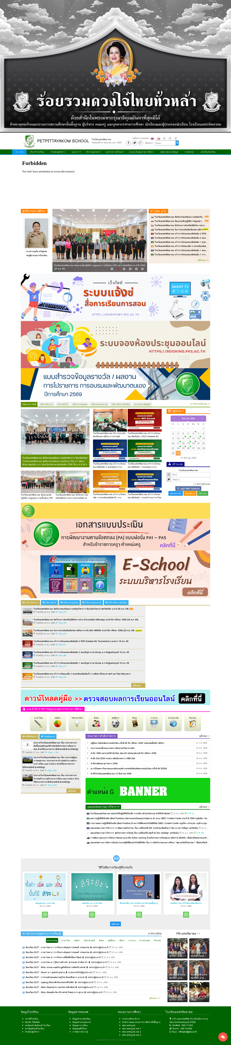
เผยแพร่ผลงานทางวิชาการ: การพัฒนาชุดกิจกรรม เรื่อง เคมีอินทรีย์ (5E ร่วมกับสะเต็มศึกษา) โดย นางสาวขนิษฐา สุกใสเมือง (144, 828)
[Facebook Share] (128, 142)
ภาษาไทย (38, 717)
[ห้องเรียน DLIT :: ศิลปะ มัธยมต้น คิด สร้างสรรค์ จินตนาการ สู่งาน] (23, 992)
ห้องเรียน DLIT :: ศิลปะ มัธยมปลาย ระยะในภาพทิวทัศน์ (50, 987)
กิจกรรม (192, 717)
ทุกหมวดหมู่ (52, 940)
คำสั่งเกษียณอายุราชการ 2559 (104, 763)
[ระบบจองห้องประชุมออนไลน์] (115, 344)
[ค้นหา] (177, 143)
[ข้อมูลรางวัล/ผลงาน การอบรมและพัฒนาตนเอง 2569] (115, 383)
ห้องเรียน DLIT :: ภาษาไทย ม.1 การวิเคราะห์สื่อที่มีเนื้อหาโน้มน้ (53, 957)
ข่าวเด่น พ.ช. (158, 211)
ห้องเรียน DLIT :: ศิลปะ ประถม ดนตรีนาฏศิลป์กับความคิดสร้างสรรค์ (55, 967)
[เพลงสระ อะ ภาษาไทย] (92, 887)
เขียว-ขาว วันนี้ (29, 404)
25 (183, 448)
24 (178, 448)
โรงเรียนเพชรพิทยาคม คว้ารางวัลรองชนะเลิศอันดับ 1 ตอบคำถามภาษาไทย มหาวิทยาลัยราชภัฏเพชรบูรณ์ (144, 497)
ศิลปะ (134, 717)
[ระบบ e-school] (115, 574)
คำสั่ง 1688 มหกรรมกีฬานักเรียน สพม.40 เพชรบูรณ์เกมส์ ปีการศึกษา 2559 (123, 753)
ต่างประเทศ (173, 717)
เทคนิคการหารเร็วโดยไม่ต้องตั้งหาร (186, 903)
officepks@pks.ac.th (188, 1031)
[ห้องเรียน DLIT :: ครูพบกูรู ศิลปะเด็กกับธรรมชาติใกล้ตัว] (23, 982)
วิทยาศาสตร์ (77, 717)
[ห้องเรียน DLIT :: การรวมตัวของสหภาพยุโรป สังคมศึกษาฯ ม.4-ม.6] (23, 977)
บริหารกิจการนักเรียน (121, 404)
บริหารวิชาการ (46, 404)
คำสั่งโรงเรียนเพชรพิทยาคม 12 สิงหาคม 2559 (111, 773)
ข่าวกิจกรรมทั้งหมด (200, 403)
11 (183, 438)
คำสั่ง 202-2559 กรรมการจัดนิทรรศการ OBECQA (113, 758)
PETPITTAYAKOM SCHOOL (63, 141)
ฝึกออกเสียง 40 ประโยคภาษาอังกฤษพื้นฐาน (139, 903)
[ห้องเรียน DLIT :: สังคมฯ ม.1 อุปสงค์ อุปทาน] (23, 972)
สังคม (96, 717)
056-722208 (186, 1028)
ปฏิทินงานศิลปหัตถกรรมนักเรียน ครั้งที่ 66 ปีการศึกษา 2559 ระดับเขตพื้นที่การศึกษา (127, 743)
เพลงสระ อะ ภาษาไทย (92, 903)
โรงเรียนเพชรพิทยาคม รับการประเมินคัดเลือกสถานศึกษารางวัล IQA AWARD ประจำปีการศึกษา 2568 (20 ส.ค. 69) (83, 630)
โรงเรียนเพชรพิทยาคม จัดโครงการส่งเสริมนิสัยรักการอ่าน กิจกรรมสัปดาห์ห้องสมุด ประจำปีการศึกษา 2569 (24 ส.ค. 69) (85, 619)
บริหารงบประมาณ (99, 404)
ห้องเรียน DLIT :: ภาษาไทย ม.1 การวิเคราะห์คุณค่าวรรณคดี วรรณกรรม (57, 947)
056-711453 (187, 1025)
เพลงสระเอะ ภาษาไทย (45, 903)
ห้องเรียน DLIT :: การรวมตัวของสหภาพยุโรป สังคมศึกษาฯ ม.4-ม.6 (55, 977)
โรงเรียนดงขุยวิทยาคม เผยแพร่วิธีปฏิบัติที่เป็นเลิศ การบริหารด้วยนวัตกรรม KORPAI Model (130, 813)
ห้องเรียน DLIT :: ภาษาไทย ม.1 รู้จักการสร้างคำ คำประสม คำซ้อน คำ (57, 962)
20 (193, 443)
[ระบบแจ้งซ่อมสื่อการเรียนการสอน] (115, 297)
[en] (159, 138)
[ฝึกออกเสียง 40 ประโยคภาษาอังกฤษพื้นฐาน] (139, 887)
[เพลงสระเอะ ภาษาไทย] (45, 887)
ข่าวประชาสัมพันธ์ (142, 404)
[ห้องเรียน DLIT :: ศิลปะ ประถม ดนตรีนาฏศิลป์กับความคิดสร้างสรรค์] (23, 967)
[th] (152, 138)
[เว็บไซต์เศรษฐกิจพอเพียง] (115, 510)
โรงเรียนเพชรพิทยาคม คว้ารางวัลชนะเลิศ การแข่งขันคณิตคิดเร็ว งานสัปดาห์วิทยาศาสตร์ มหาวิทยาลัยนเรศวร (82, 673)
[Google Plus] (140, 142)
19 (188, 443)
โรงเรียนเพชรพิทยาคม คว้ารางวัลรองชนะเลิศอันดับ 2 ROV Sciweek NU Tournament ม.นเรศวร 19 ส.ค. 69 (144, 436)
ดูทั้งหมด (203, 260)
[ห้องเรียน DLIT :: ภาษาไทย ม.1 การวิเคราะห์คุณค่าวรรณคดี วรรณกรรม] (23, 947)
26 (188, 448)
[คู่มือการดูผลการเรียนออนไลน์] (115, 697)
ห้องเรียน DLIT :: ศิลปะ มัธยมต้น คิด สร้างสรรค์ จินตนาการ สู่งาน (54, 992)
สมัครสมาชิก (175, 493)
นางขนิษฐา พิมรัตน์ (36, 251)
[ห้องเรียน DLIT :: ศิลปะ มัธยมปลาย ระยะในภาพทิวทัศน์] (23, 987)
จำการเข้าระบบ (203, 484)
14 (198, 438)
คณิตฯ (58, 717)
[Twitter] (134, 142)
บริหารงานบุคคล (79, 404)
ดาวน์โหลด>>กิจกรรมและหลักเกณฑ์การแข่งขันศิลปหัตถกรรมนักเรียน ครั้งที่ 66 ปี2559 (129, 768)
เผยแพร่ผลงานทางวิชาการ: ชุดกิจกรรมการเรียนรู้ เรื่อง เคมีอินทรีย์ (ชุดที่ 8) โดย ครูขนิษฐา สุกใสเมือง (134, 832)
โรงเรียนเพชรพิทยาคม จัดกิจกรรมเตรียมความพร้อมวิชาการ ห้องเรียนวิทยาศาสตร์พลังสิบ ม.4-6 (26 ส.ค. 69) (55, 457)
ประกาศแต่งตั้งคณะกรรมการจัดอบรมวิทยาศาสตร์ (112, 748)
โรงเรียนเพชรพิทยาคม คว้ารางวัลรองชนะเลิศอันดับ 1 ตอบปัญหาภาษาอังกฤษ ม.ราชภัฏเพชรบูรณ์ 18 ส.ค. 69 (144, 467)
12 (188, 438)
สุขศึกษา (115, 717)
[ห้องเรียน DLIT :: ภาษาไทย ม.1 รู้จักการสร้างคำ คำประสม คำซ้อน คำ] (23, 962)
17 (178, 443)
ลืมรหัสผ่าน (190, 493)
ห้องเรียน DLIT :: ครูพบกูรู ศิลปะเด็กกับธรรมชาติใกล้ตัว (50, 982)
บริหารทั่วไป (62, 404)
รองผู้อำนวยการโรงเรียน (36, 255)
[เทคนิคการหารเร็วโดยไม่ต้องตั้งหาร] (186, 887)
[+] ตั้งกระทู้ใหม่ (155, 933)
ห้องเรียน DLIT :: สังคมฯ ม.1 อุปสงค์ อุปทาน (45, 972)
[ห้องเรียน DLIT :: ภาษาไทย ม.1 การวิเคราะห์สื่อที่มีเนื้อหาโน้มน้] (23, 957)
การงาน (154, 717)
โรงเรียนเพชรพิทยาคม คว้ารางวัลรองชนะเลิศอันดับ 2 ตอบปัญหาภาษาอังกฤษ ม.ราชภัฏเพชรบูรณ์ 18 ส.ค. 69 (110, 467)
